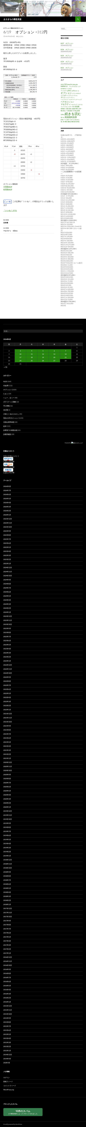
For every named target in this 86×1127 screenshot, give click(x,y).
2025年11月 (7, 523)
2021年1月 (7, 758)
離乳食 (73, 121)
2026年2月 (7, 511)
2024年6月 (7, 592)
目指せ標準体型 (8, 422)
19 (43, 357)
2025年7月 (7, 539)
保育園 (77, 106)
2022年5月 (7, 693)
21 (66, 357)
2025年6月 (7, 543)
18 (32, 357)
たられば (69, 88)
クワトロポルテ (76, 93)
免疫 (70, 108)
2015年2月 (7, 1046)
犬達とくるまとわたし (11, 414)
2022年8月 (7, 681)
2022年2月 (7, 705)
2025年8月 (7, 535)
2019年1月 (7, 856)
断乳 (77, 108)
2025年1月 (7, 563)
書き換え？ (64, 110)
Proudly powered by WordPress (12, 1124)
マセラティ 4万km (10, 229)
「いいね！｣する (10, 210)
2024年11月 (7, 572)
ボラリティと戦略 (9, 402)
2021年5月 (7, 742)
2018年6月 (7, 884)
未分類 (5, 410)
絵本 (4, 426)
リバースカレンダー (66, 106)
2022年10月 (7, 673)
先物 (67, 108)
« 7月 (5, 367)
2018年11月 (7, 864)
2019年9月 (7, 823)
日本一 (80, 108)
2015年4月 (7, 1038)
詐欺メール (64, 119)
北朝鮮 (73, 108)
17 (20, 357)
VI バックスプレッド (73, 86)
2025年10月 (7, 527)
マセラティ (66, 104)
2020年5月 (7, 791)
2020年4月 (7, 795)
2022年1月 (7, 710)
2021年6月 (7, 738)
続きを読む (73, 114)
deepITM (69, 84)
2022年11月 (7, 669)
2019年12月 (7, 811)
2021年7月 (7, 734)
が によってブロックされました (23, 1112)
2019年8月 (7, 827)
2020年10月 (7, 770)
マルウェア (74, 104)
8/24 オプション (67, 62)
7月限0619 (7, 187)
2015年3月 (7, 1042)
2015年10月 (7, 1014)
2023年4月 (7, 649)
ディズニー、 (72, 97)
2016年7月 (7, 977)
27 (54, 361)
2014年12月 (7, 1055)
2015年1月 (7, 1050)
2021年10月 (7, 722)
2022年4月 (7, 697)
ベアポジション (67, 102)
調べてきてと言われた (73, 119)
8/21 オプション (67, 68)
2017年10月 (7, 917)
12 (43, 354)
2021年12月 (7, 714)
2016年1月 (7, 1002)
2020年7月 (7, 783)
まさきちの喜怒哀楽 (12, 19)
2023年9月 (7, 628)
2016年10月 (7, 965)
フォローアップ (72, 99)
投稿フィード (8, 1081)
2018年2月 (7, 900)
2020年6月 (7, 787)
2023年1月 (7, 661)
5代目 (62, 84)
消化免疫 (69, 110)
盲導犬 (62, 114)
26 (43, 361)
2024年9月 (7, 580)
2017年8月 (7, 925)
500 (65, 84)
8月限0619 (7, 189)
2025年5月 (7, 547)
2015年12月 (7, 1006)
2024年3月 (7, 604)
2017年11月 (7, 912)
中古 (73, 106)
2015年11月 (7, 1010)
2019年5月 (7, 839)
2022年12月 (7, 665)
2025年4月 (7, 551)
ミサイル (80, 104)
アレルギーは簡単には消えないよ (70, 90)
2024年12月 (7, 567)
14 (66, 354)
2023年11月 (7, 620)
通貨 (66, 121)
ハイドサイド (64, 99)
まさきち (20, 36)
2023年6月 (7, 641)
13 (54, 354)
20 (54, 357)
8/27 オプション (67, 43)
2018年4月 (7, 892)
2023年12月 (7, 616)
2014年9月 (7, 1059)
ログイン (6, 1077)
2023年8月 (7, 632)
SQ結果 (6, 385)
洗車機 (6, 221)
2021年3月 (7, 750)
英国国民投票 (71, 117)
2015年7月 (7, 1026)
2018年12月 (7, 860)
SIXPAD (63, 86)
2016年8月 (7, 973)
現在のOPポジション (17, 28)
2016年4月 (7, 990)
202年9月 (6, 1063)
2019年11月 (7, 815)
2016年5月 (7, 986)
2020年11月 (7, 766)
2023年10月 (7, 624)
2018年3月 (7, 896)
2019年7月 (7, 831)
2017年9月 (7, 921)
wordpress (63, 88)
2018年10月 (7, 868)
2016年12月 (7, 957)
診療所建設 (7, 434)
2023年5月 (7, 645)
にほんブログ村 (8, 461)
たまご (5, 394)
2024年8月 (7, 584)
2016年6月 (7, 981)
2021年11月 (7, 718)
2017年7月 (7, 929)
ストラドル (74, 95)
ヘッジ (79, 99)
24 (20, 361)
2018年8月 (7, 876)
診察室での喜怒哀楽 (10, 430)
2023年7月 (7, 636)
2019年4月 (7, 843)
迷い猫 (62, 121)
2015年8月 (7, 1022)
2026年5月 (7, 498)
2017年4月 (7, 941)
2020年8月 (7, 779)
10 (20, 354)
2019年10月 (7, 819)
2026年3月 (7, 507)
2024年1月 (7, 612)
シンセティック (66, 95)
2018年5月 (7, 888)
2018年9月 (7, 872)
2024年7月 (7, 588)
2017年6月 (7, 933)
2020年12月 (7, 762)
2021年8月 (7, 730)
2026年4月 (7, 503)
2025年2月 (7, 559)
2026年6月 (7, 494)
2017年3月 (7, 945)
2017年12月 (7, 908)
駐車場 (77, 121)
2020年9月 (7, 774)
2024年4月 (7, 600)
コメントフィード (9, 1086)
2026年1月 (7, 515)
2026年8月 (7, 486)
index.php (75, 84)
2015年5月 (7, 1034)
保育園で (63, 108)
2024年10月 (7, 576)
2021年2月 (7, 754)
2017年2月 (7, 949)
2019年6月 (7, 835)
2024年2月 (7, 608)
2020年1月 (7, 807)
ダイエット (64, 97)
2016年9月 (7, 969)
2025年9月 (7, 531)
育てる (62, 117)
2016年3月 (7, 994)
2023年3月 (7, 653)
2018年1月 (7, 904)
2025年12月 (7, 519)
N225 (5, 381)
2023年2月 (7, 657)
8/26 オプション (67, 49)
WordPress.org (8, 1090)
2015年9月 (7, 1018)
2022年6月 (7, 689)
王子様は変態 (76, 110)
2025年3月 (7, 555)
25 (32, 361)
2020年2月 (7, 803)
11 (32, 354)
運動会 (69, 121)
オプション (6, 28)
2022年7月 (7, 685)
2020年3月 (7, 799)
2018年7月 (7, 880)
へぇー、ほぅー (8, 398)
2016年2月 (7, 998)
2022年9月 (7, 677)
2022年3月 (7, 701)
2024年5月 (7, 596)
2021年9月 (7, 726)
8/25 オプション (67, 55)
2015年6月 (7, 1030)
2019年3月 (7, 848)
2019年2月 (7, 852)
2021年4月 (7, 746)
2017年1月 (7, 953)
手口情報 (6, 406)
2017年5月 (7, 937)
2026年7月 (7, 490)
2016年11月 (7, 961)
